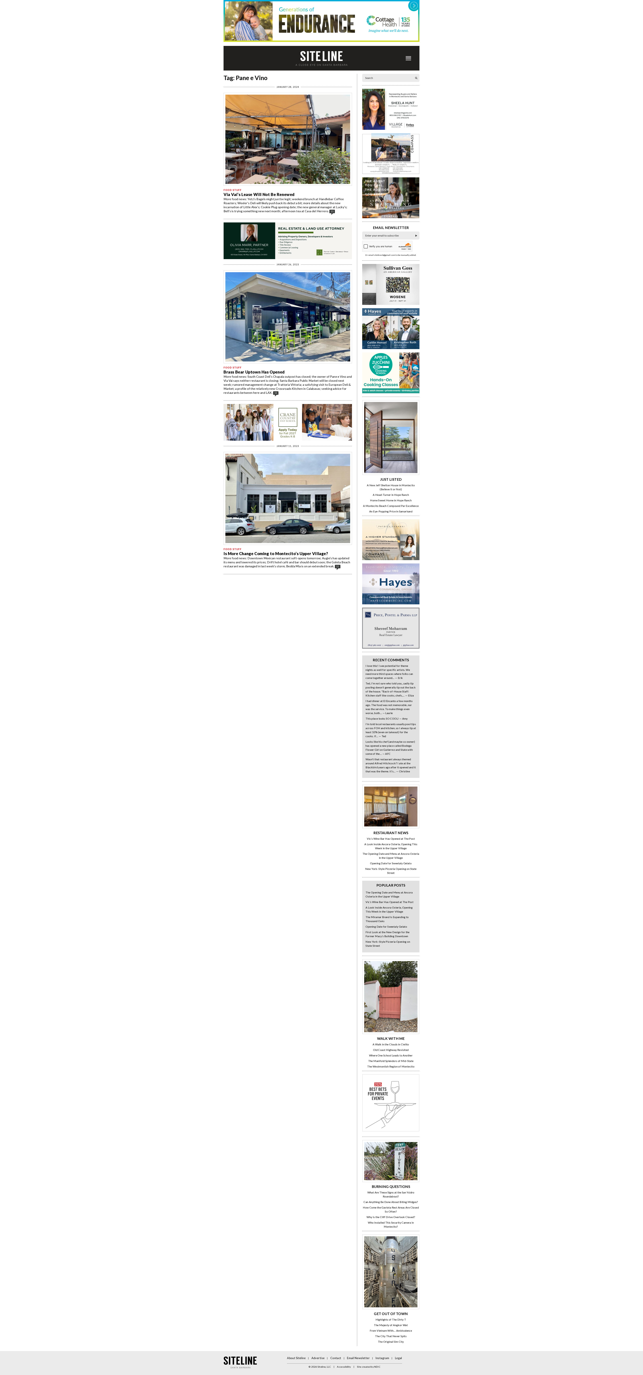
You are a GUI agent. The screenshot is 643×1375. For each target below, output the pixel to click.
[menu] (408, 58)
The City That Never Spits (391, 1336)
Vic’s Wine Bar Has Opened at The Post (391, 838)
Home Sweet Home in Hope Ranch (391, 500)
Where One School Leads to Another (391, 1055)
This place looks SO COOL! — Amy (387, 718)
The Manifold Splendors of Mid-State (391, 1060)
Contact (335, 1358)
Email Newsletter (358, 1358)
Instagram (382, 1358)
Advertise (318, 1358)
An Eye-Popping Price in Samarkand (390, 511)
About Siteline (296, 1358)
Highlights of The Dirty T (391, 1319)
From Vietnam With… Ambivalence (391, 1330)
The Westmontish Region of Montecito (390, 1066)
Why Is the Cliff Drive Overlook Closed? (391, 1217)
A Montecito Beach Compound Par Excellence (391, 505)
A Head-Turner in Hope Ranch (391, 494)
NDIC (377, 1366)
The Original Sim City (391, 1341)
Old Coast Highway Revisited (391, 1049)
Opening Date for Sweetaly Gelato (391, 863)
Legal (398, 1358)
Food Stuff (232, 190)
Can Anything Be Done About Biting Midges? (391, 1201)
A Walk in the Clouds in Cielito (391, 1044)
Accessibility (344, 1366)
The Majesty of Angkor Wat (391, 1325)
